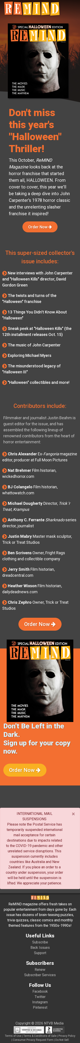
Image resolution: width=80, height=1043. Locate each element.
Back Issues (40, 947)
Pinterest (40, 1007)
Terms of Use (13, 1035)
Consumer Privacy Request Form (33, 1039)
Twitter (40, 997)
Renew (40, 969)
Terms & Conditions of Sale (39, 1035)
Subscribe (40, 942)
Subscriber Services (40, 975)
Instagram (40, 1002)
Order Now (38, 227)
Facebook (40, 991)
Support (40, 953)
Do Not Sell (62, 1039)
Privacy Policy (66, 1035)
